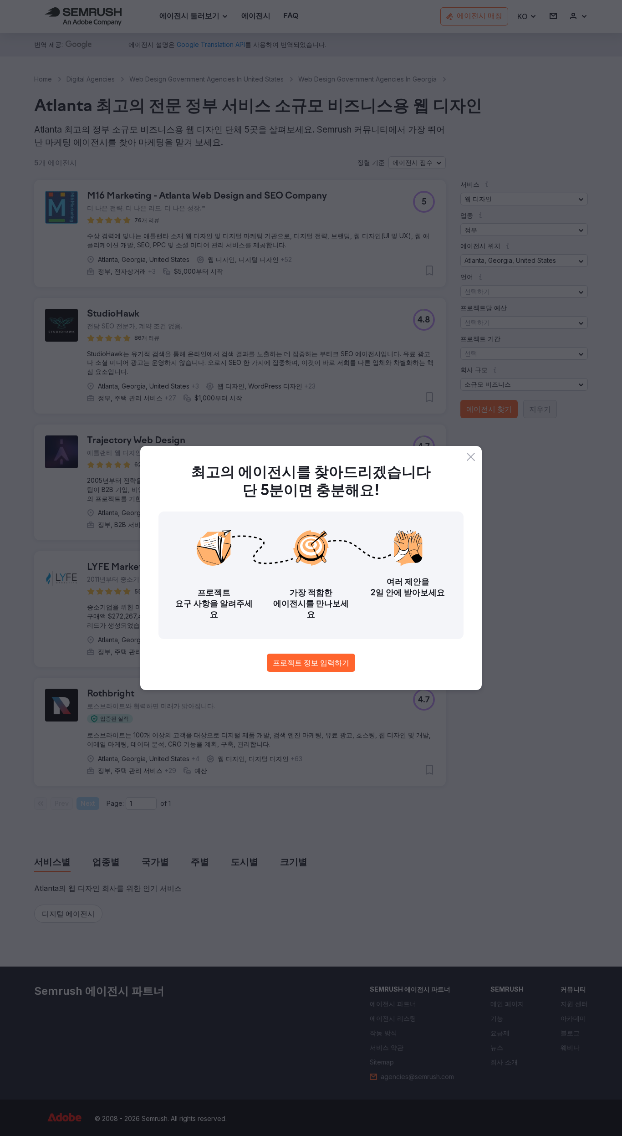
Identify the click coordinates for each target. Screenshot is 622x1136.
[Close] (471, 457)
